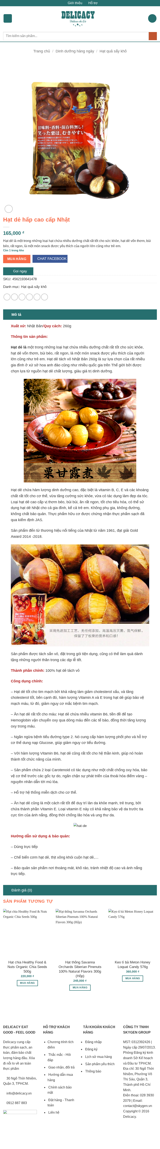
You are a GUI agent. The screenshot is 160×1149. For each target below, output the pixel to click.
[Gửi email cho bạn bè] (29, 297)
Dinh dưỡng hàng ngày (75, 51)
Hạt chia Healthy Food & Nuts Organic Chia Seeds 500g (27, 966)
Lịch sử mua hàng (98, 1057)
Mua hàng (16, 259)
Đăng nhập (93, 1042)
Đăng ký (91, 1049)
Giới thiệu (74, 3)
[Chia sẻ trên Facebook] (14, 297)
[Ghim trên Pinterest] (37, 297)
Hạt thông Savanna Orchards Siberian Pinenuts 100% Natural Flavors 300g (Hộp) (80, 969)
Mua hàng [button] (27, 983)
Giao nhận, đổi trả (61, 1067)
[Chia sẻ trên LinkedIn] (44, 297)
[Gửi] (153, 36)
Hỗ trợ (93, 3)
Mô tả (16, 314)
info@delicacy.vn (19, 1093)
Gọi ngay (19, 271)
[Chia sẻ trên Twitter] (22, 297)
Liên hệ (53, 1112)
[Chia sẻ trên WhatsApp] (7, 297)
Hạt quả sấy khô (113, 51)
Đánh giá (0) (21, 890)
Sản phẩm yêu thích (99, 1064)
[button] (8, 18)
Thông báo (92, 1071)
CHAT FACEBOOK (51, 259)
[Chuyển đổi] (7, 314)
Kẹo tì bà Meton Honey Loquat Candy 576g (132, 964)
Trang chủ (41, 51)
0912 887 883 (16, 1103)
